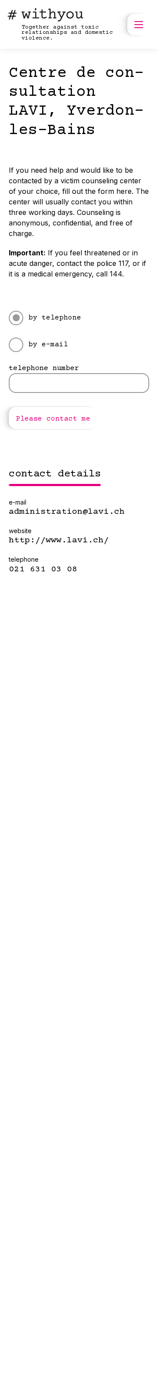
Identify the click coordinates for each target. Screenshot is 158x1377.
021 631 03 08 (43, 569)
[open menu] (138, 25)
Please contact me (53, 419)
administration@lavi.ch (67, 512)
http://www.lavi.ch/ (59, 540)
